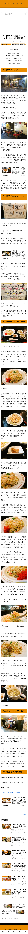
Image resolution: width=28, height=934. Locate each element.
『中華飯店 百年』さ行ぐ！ (12, 53)
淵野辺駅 (23, 44)
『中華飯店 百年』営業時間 (12, 63)
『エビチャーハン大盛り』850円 (14, 58)
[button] (25, 14)
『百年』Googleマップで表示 (10, 793)
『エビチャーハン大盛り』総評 (14, 60)
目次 (11, 49)
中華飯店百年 (16, 44)
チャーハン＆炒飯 (6, 44)
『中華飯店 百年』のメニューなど (14, 55)
